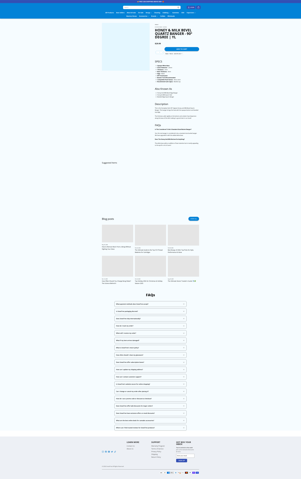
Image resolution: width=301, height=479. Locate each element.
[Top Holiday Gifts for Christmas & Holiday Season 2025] (150, 266)
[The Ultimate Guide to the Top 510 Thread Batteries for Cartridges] (150, 235)
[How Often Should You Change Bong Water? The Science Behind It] (117, 266)
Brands (154, 16)
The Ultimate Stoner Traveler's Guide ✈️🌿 (182, 281)
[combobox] (152, 7)
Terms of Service (157, 449)
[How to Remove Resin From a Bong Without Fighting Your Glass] (117, 233)
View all (193, 219)
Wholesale (171, 16)
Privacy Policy (156, 451)
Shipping (154, 454)
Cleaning (157, 13)
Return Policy (156, 457)
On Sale (140, 13)
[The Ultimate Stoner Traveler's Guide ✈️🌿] (183, 266)
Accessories (143, 16)
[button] (159, 40)
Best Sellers (120, 13)
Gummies (175, 13)
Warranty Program (158, 446)
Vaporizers (191, 13)
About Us (130, 449)
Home (156, 24)
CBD (182, 13)
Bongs (148, 13)
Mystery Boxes (131, 16)
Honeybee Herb (161, 27)
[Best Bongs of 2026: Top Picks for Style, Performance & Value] (183, 235)
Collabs (162, 16)
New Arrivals (131, 13)
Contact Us (131, 446)
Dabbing (166, 13)
